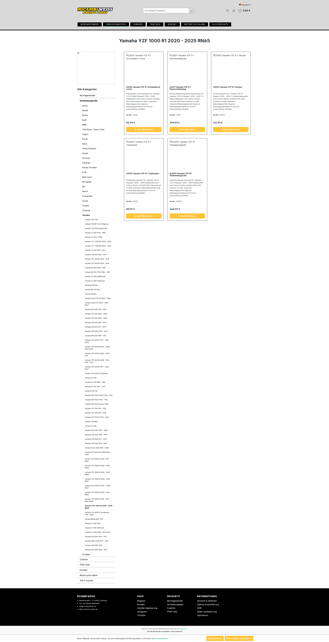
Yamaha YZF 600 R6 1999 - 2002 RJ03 (97, 341)
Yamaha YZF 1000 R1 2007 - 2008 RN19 (97, 487)
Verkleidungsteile (89, 100)
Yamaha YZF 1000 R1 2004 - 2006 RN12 (97, 480)
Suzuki (85, 201)
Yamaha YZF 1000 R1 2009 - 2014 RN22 (97, 493)
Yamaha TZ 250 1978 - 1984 (95, 233)
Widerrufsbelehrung (207, 611)
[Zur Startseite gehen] (95, 9)
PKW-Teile (85, 564)
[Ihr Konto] (234, 10)
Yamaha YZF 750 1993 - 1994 (95, 408)
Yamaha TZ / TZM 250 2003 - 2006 (98, 246)
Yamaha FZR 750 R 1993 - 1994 (96, 400)
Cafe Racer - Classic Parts (93, 129)
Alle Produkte (86, 580)
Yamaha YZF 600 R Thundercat (96, 373)
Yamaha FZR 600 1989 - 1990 (95, 323)
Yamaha (86, 215)
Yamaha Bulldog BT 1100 (94, 519)
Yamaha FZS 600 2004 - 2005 (96, 318)
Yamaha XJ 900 (90, 426)
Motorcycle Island (88, 575)
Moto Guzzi (87, 177)
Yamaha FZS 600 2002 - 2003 (96, 314)
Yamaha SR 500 (91, 294)
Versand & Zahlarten (207, 601)
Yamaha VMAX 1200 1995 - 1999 (96, 541)
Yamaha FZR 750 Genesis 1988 (96, 404)
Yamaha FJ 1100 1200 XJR (94, 528)
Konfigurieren (215, 638)
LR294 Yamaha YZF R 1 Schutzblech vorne (143, 88)
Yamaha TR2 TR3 (91, 220)
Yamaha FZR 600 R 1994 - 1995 (96, 331)
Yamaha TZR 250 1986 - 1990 (95, 255)
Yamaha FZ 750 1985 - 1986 (95, 382)
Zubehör (84, 559)
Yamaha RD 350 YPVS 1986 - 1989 (97, 272)
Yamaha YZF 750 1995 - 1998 (95, 413)
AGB (199, 608)
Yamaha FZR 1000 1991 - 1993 (96, 439)
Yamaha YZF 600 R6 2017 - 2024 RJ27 (97, 368)
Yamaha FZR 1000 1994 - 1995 (96, 443)
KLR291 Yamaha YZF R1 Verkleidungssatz (180, 174)
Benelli (85, 110)
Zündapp (86, 554)
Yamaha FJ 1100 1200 (92, 523)
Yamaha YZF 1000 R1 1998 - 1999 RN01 (97, 460)
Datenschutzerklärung (208, 604)
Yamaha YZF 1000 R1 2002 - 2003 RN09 (97, 473)
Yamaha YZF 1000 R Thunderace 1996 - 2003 (97, 513)
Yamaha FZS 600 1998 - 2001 (95, 309)
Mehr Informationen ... (161, 638)
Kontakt (83, 570)
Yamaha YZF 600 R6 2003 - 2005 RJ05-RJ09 (97, 348)
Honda (85, 153)
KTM (84, 172)
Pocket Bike (87, 196)
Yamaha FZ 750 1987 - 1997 (95, 387)
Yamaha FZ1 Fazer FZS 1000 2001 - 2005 (98, 453)
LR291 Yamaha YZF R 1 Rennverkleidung (180, 88)
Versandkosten (182, 629)
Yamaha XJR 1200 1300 (93, 545)
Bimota (85, 115)
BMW (84, 125)
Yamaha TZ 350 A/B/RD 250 (95, 276)
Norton (85, 191)
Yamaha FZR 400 (91, 285)
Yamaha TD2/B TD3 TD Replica (96, 224)
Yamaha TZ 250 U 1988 (93, 237)
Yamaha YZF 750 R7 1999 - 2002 (97, 417)
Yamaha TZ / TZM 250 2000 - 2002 (98, 241)
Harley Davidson (89, 148)
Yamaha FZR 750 (91, 391)
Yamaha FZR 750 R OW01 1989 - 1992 (98, 395)
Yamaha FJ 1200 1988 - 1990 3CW (97, 532)
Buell (84, 120)
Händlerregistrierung (147, 608)
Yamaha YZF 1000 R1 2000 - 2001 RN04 (97, 467)
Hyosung (86, 158)
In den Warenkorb (144, 129)
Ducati (85, 139)
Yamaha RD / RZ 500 (92, 290)
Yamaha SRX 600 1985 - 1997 (95, 336)
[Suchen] (192, 10)
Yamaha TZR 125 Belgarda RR (96, 228)
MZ (83, 186)
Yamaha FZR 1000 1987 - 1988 (96, 430)
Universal (86, 210)
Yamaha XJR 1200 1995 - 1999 (96, 537)
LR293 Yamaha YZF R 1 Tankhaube (142, 173)
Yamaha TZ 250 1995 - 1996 (95, 250)
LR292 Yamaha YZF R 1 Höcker (227, 87)
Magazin (141, 601)
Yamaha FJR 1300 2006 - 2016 (96, 550)
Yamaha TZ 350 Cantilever (95, 281)
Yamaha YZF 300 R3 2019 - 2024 (97, 263)
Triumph (85, 206)
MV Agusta (86, 182)
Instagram (142, 611)
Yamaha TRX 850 (91, 422)
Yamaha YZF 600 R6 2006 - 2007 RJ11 (97, 354)
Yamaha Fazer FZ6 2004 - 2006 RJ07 (96, 304)
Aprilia (84, 106)
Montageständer (88, 95)
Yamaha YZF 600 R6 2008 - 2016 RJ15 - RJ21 (97, 361)
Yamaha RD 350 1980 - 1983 (95, 268)
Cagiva (85, 134)
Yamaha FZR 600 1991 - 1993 (95, 327)
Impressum (202, 615)
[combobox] (166, 10)
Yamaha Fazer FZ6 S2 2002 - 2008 (98, 298)
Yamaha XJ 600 (90, 378)
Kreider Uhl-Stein (89, 167)
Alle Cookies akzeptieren (239, 638)
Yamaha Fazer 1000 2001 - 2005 (97, 448)
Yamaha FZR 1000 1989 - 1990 (96, 435)
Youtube (141, 615)
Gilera (84, 144)
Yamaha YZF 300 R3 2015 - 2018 (97, 259)
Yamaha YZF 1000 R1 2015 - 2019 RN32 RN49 (97, 500)
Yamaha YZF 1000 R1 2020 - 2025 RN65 (98, 507)
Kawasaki (86, 163)
